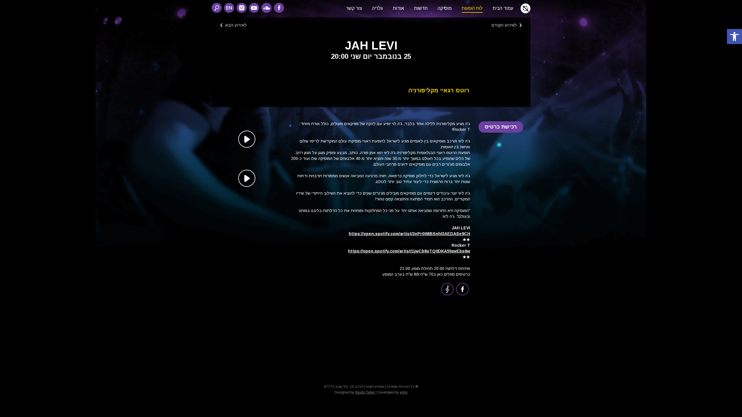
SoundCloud (266, 8)
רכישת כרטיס (501, 127)
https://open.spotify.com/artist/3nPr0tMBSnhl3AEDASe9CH (409, 233)
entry (404, 392)
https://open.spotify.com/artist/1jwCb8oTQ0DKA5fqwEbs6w (409, 251)
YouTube (254, 8)
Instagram (242, 8)
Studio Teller (365, 392)
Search (217, 8)
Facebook (279, 8)
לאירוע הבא (236, 25)
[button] (734, 36)
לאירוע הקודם (504, 25)
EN (229, 7)
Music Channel (447, 289)
